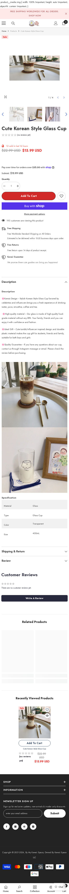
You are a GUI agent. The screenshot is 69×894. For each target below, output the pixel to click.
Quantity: (6, 179)
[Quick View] (47, 715)
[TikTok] (33, 826)
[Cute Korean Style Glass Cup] (35, 722)
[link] (18, 675)
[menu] (4, 23)
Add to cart (29, 196)
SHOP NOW (35, 15)
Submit (54, 813)
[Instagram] (15, 826)
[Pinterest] (24, 826)
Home (4, 31)
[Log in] (56, 23)
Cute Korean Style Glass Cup (34, 748)
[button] (58, 97)
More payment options (34, 214)
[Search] (13, 23)
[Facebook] (6, 826)
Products (13, 31)
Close (66, 14)
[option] (34, 68)
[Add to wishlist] (61, 196)
